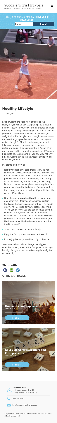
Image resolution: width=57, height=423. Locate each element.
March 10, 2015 (10, 356)
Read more (17, 318)
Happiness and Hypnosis (21, 306)
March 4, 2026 (10, 308)
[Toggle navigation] (52, 7)
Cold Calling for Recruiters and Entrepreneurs (25, 351)
